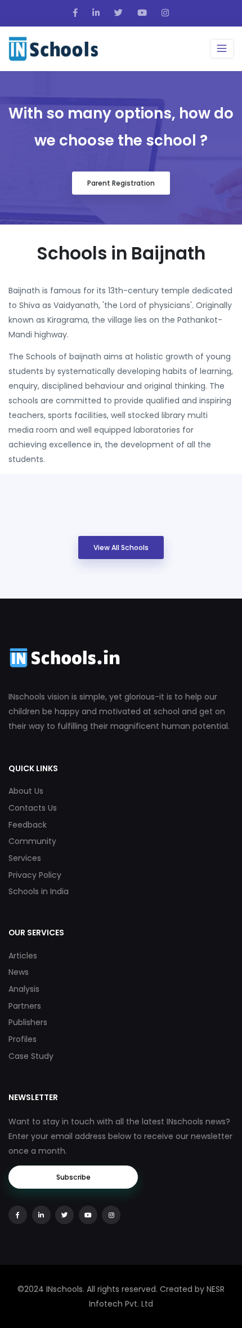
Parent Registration (121, 183)
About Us (25, 791)
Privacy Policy (34, 875)
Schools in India (38, 891)
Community (32, 841)
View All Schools (121, 547)
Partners (24, 1006)
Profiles (22, 1039)
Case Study (30, 1056)
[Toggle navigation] (222, 48)
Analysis (23, 989)
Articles (22, 955)
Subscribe (73, 1177)
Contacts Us (32, 807)
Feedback (27, 824)
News (18, 972)
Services (24, 858)
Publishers (27, 1022)
